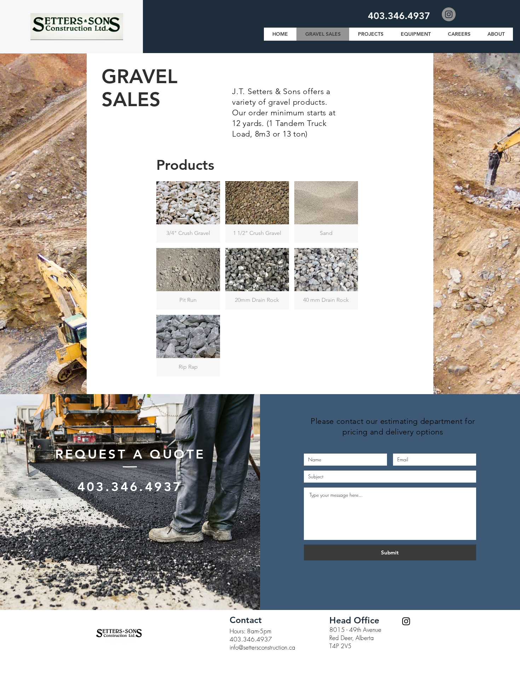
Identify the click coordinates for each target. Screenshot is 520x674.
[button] (188, 212)
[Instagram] (449, 14)
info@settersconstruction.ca (262, 647)
